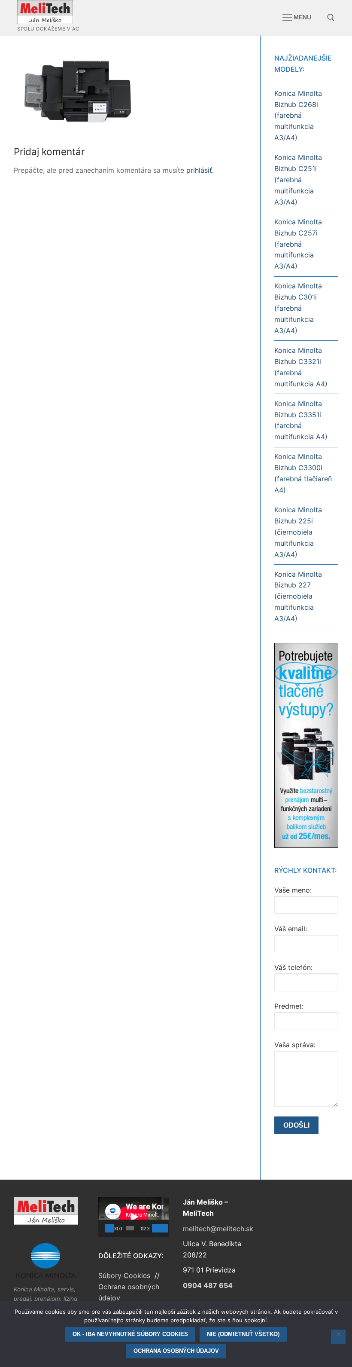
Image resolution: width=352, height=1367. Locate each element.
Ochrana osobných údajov (176, 1351)
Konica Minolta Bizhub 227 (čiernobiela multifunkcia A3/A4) (298, 596)
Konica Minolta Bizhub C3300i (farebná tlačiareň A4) (303, 473)
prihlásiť (199, 170)
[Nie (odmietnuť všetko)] (338, 1337)
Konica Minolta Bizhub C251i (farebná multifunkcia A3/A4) (298, 179)
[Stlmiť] (156, 1228)
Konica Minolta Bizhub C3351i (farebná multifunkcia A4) (301, 420)
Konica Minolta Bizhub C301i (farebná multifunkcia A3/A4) (298, 308)
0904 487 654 (208, 1285)
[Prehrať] (109, 1228)
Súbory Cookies (125, 1275)
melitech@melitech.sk (218, 1228)
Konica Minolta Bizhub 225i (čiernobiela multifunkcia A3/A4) (298, 532)
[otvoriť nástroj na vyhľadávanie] (331, 17)
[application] (133, 1217)
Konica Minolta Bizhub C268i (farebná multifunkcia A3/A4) (298, 115)
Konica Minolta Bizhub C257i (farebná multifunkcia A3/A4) (298, 244)
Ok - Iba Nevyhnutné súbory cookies (130, 1334)
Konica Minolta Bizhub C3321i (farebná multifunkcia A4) (301, 367)
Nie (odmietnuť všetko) (243, 1334)
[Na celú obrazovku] (164, 1228)
